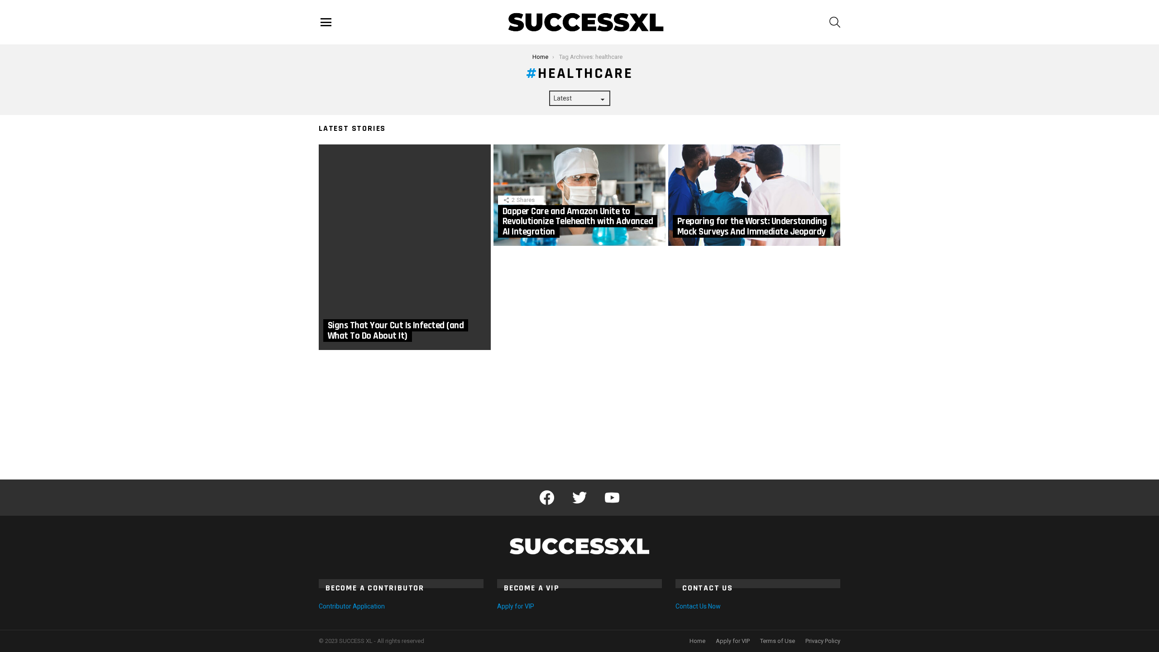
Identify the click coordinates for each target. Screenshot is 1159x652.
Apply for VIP (515, 606)
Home (697, 641)
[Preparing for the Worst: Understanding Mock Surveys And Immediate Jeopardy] (754, 195)
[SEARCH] (834, 22)
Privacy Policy (822, 641)
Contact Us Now (698, 606)
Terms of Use (777, 641)
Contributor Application (352, 606)
